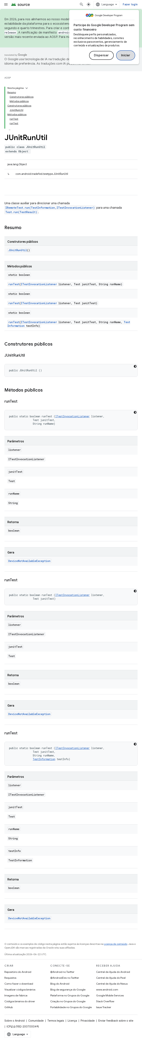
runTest (13, 284)
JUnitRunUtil (17, 250)
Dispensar (101, 55)
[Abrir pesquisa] (81, 4)
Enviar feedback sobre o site (115, 1020)
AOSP (7, 77)
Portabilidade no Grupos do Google (71, 1007)
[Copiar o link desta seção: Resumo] (25, 228)
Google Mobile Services (110, 995)
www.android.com (107, 989)
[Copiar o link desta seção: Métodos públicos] (46, 390)
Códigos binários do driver (19, 1001)
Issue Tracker (103, 1007)
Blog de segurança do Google (67, 989)
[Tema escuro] (135, 366)
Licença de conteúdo (115, 944)
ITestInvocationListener (39, 284)
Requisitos (10, 977)
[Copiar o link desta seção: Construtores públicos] (56, 344)
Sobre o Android (14, 1020)
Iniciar (125, 55)
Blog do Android (59, 983)
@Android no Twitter (62, 972)
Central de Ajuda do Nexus (112, 983)
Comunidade (36, 1020)
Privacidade (88, 1020)
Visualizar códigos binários (19, 989)
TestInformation (44, 759)
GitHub (8, 1007)
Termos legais (55, 1020)
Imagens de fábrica (15, 995)
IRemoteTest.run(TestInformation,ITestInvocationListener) (50, 207)
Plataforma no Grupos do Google (69, 995)
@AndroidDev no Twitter (64, 977)
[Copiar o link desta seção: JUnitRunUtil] (28, 355)
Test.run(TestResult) (21, 212)
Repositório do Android (17, 972)
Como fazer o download (18, 983)
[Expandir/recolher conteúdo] (26, 88)
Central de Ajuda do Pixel (111, 977)
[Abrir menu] (6, 4)
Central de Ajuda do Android (113, 972)
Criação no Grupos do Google (67, 1001)
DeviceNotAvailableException (29, 561)
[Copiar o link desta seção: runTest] (21, 401)
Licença (72, 1020)
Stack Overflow (105, 1001)
